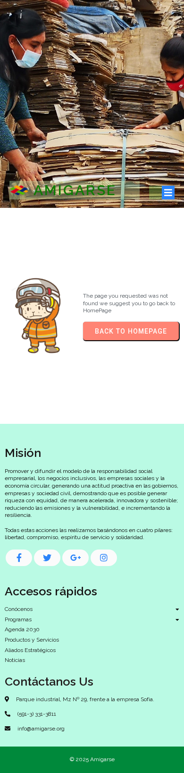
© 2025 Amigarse (92, 759)
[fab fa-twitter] (47, 558)
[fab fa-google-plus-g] (75, 558)
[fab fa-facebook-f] (19, 558)
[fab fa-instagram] (104, 558)
